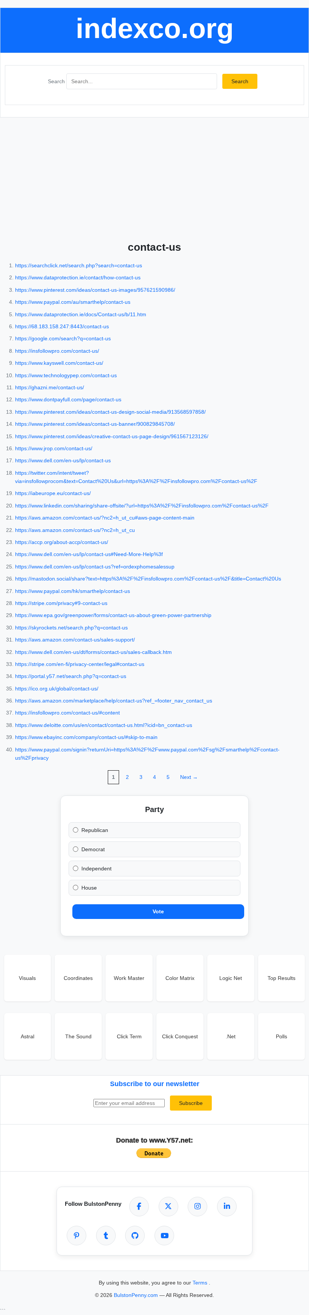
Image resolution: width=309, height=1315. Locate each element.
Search (56, 81)
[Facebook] (139, 1206)
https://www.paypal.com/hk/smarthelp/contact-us (72, 591)
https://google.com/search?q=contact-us (63, 338)
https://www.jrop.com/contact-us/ (53, 448)
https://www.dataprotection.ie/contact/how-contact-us (78, 277)
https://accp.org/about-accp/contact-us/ (61, 542)
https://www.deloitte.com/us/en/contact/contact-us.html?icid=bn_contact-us (103, 725)
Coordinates (78, 978)
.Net (231, 1036)
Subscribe (191, 1103)
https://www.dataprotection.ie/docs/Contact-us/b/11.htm (80, 314)
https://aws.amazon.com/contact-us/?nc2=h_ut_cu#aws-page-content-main (104, 518)
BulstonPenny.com (136, 1295)
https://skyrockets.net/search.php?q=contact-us (71, 628)
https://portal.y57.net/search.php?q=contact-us (70, 676)
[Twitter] (168, 1206)
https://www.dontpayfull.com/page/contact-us (68, 399)
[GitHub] (135, 1235)
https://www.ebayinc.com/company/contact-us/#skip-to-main (86, 737)
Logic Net (230, 978)
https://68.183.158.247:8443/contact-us (62, 326)
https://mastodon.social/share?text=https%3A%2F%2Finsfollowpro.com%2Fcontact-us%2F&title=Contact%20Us (148, 579)
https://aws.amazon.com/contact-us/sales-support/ (75, 640)
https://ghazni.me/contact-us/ (49, 387)
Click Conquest (180, 1036)
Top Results (281, 978)
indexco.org (155, 28)
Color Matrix (179, 978)
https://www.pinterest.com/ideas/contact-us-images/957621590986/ (95, 290)
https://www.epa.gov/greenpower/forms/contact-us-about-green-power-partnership (113, 615)
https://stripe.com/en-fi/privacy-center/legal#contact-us (79, 664)
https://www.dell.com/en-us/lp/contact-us (63, 460)
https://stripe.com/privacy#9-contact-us (61, 603)
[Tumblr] (106, 1235)
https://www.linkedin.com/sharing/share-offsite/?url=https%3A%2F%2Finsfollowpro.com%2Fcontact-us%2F (142, 506)
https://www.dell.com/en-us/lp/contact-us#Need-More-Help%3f (89, 554)
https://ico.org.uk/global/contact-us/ (56, 689)
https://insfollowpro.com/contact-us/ (57, 351)
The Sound (78, 1036)
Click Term (129, 1036)
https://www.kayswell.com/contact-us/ (59, 363)
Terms (201, 1283)
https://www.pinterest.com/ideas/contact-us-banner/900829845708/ (95, 424)
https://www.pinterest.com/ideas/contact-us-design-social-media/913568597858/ (110, 412)
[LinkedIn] (227, 1206)
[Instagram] (197, 1206)
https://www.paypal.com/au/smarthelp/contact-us (72, 302)
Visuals (27, 978)
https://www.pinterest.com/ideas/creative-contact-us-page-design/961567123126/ (111, 436)
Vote (158, 911)
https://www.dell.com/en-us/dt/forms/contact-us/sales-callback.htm (93, 652)
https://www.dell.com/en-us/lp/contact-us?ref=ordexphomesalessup (94, 567)
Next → (189, 777)
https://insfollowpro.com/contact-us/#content (67, 713)
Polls (281, 1036)
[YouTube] (164, 1235)
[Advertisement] (154, 177)
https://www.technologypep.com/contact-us (66, 375)
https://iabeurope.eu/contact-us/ (53, 493)
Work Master (129, 978)
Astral (27, 1036)
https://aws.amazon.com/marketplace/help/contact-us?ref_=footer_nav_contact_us (113, 701)
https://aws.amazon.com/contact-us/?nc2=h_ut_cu (75, 530)
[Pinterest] (76, 1235)
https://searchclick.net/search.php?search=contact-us (78, 265)
